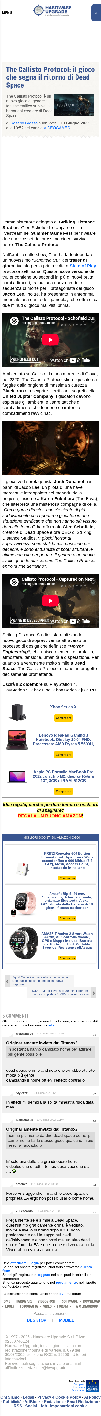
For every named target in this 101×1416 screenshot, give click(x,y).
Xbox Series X (63, 707)
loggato (43, 1275)
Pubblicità (12, 1402)
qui (62, 1294)
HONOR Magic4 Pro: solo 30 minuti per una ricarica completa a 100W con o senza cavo (60, 992)
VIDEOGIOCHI (47, 1301)
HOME (5, 1301)
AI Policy (92, 1397)
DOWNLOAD (91, 1301)
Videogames (57, 128)
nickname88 (24, 1033)
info (51, 1025)
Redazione (54, 1402)
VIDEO (47, 1306)
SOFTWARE (70, 1301)
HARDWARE (24, 1301)
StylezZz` (22, 1093)
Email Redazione (82, 1402)
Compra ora (63, 717)
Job (43, 1406)
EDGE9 (9, 1306)
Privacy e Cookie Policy (59, 1397)
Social (31, 1406)
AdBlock (33, 1402)
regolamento (66, 1282)
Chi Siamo (10, 1397)
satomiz (21, 1184)
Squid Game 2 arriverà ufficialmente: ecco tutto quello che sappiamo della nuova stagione (40, 981)
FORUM (62, 1306)
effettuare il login (24, 1263)
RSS (18, 1406)
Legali (28, 1397)
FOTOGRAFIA (29, 1306)
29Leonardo (24, 1211)
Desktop (36, 1320)
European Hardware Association (78, 1387)
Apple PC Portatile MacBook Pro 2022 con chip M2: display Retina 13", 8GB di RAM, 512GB (63, 776)
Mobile (66, 1320)
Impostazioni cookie (69, 1406)
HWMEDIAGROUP (85, 1306)
